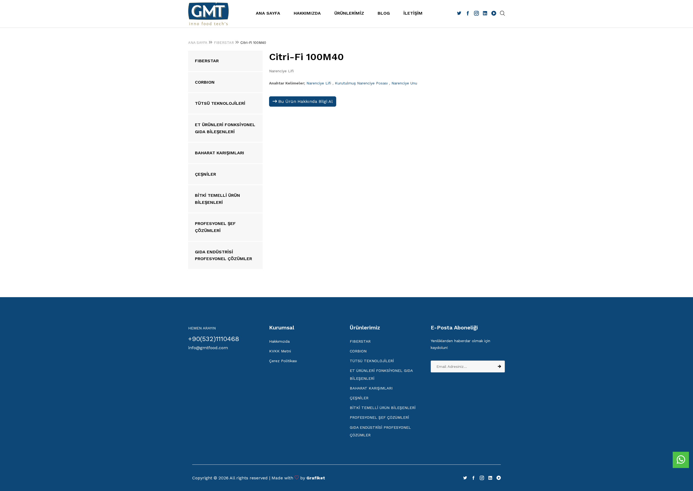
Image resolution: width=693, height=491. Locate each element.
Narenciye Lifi (318, 83)
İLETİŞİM (413, 13)
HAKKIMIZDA (307, 13)
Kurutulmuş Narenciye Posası (361, 83)
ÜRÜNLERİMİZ (349, 13)
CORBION (358, 351)
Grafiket (315, 477)
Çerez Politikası (283, 361)
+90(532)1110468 (213, 339)
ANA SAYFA (268, 13)
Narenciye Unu (404, 83)
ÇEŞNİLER (359, 398)
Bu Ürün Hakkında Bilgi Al (305, 101)
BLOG (384, 13)
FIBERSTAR (224, 43)
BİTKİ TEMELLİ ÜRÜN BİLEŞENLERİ (383, 407)
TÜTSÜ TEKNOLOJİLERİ (372, 361)
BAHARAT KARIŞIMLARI (371, 388)
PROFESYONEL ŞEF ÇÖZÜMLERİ (379, 417)
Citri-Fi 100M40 (253, 43)
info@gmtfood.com (208, 347)
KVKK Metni (280, 351)
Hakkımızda (279, 341)
